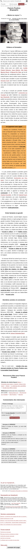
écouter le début (7, 231)
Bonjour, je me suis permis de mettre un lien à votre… (13, 520)
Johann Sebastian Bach (17, 333)
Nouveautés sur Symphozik (9, 495)
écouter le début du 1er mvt (18, 248)
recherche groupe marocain (7, 536)
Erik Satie (24, 70)
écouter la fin (10, 294)
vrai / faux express (15, 503)
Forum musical (5, 529)
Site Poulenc (13, 394)
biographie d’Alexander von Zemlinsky (19, 490)
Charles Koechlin (6, 195)
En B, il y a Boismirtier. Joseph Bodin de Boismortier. (13, 522)
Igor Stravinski (5, 97)
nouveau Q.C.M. (13, 506)
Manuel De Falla (16, 72)
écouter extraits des (18, 19)
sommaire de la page (14, 547)
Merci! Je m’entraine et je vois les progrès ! (11, 524)
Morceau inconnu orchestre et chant (9, 534)
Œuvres (21, 394)
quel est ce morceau (5, 538)
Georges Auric (5, 80)
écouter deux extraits (8, 351)
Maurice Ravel (5, 72)
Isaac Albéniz (16, 70)
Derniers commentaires (8, 514)
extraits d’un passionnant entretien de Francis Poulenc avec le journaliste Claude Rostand (14, 368)
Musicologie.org (13, 392)
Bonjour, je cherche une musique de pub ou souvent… (13, 516)
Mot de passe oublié (15, 6)
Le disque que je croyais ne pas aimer (9, 540)
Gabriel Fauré (23, 195)
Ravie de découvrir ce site (6, 518)
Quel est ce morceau (5, 532)
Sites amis (4, 545)
